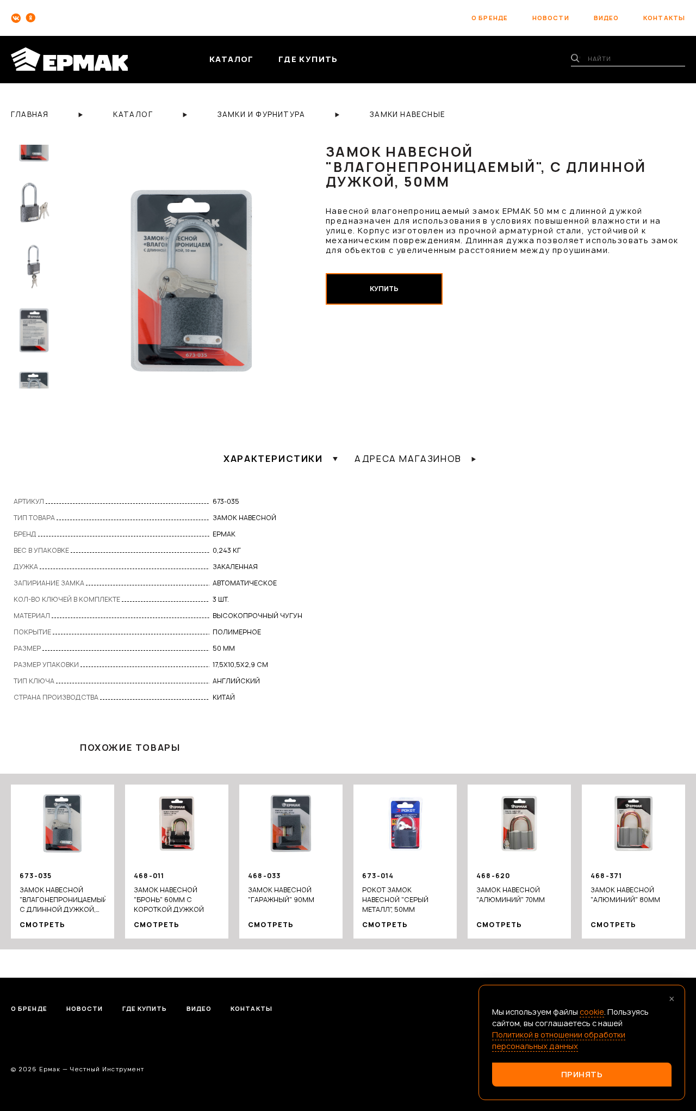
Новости (84, 1008)
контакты (664, 17)
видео (606, 17)
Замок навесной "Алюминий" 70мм (510, 894)
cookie (592, 1012)
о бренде (489, 17)
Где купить (144, 1008)
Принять (582, 1074)
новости (550, 17)
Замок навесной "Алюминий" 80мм (625, 894)
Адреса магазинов (408, 459)
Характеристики (272, 459)
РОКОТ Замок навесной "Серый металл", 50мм (395, 899)
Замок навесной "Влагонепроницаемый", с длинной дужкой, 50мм (62, 900)
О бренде (29, 1008)
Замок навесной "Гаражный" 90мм (281, 894)
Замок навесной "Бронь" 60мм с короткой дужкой (169, 899)
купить (384, 288)
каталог (231, 59)
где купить (308, 59)
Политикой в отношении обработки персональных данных (558, 1040)
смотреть (43, 924)
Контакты (251, 1008)
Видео (199, 1008)
